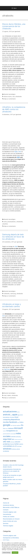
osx (16, 431)
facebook (13, 422)
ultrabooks (18, 96)
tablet (9, 395)
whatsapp (19, 446)
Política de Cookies (8, 516)
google (6, 425)
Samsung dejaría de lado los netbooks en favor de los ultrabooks (13, 236)
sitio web (6, 442)
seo (13, 439)
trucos (12, 444)
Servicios (5, 523)
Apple (16, 151)
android (6, 414)
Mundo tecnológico (9, 94)
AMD (18, 157)
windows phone (16, 449)
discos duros (8, 96)
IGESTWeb (6, 540)
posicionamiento (7, 433)
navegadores (10, 431)
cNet (16, 246)
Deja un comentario (10, 99)
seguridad (7, 439)
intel (5, 395)
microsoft (18, 428)
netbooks (7, 293)
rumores (13, 436)
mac (7, 428)
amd (5, 221)
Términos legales (8, 525)
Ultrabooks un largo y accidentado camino (11, 305)
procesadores (11, 221)
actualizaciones (10, 411)
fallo (18, 422)
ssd (13, 96)
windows (7, 448)
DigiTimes (7, 369)
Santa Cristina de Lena (10, 521)
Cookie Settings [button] (6, 552)
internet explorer (16, 425)
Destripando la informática (11, 538)
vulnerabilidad (7, 446)
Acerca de (6, 503)
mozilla (4, 430)
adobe (18, 411)
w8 (13, 446)
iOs (22, 425)
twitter (16, 444)
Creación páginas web (9, 512)
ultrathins (5, 224)
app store (20, 415)
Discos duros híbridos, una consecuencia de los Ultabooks (13, 26)
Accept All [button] (15, 552)
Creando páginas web (9, 535)
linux (4, 428)
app (11, 415)
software (12, 441)
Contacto (5, 510)
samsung (13, 293)
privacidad (13, 433)
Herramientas (7, 514)
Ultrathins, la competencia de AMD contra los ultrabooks (13, 109)
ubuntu (21, 444)
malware (11, 428)
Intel (19, 151)
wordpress (6, 451)
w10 (15, 446)
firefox (21, 422)
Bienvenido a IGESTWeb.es (11, 507)
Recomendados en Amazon (11, 519)
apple (14, 414)
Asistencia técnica (8, 505)
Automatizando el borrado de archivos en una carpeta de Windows (12, 471)
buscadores (6, 417)
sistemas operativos (18, 439)
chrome (12, 417)
